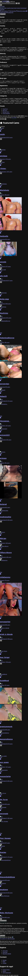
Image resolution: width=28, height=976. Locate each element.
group (12, 8)
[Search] (19, 3)
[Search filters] (17, 3)
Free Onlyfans (6, 113)
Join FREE (2, 6)
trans (15, 8)
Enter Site (3, 935)
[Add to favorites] (1, 139)
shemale (2, 9)
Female (4, 960)
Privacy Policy (6, 969)
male (5, 8)
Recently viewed (7, 953)
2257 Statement (7, 972)
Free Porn (5, 109)
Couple (4, 963)
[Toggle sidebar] (1, 1)
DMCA (4, 971)
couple (8, 8)
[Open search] (1, 5)
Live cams (5, 950)
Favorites (5, 952)
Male (4, 961)
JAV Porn (5, 110)
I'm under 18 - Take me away (7, 938)
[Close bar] (5, 119)
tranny (18, 8)
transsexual (23, 8)
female (2, 8)
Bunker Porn (6, 112)
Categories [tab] (3, 14)
